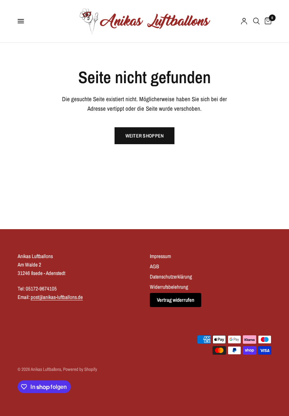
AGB (154, 266)
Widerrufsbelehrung (169, 286)
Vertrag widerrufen (175, 300)
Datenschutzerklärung (171, 276)
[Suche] (256, 21)
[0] (266, 21)
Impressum (160, 256)
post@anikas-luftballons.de (57, 297)
